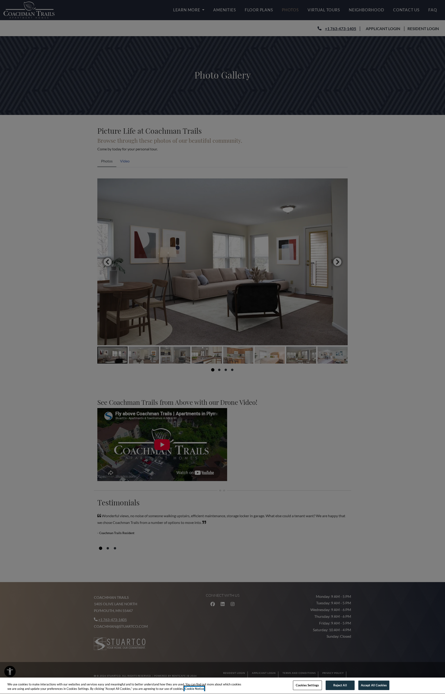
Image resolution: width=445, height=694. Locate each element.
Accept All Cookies (374, 685)
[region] (222, 686)
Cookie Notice (194, 689)
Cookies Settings (307, 685)
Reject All (340, 685)
